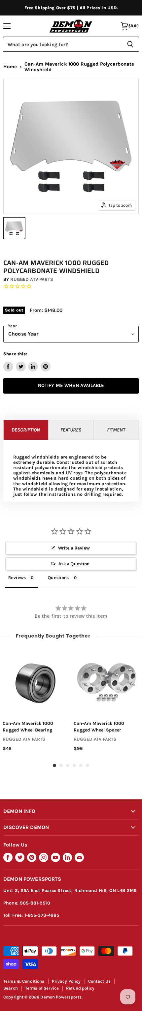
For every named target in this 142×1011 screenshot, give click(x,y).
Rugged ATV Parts (31, 279)
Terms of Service (42, 988)
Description (26, 430)
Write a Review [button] (74, 548)
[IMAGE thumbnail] (14, 228)
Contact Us (99, 981)
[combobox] (62, 44)
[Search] (130, 44)
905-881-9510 (35, 903)
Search (10, 988)
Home (10, 67)
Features (71, 430)
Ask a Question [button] (74, 564)
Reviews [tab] (17, 577)
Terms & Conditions (24, 981)
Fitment (116, 430)
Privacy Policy (66, 981)
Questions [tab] (58, 577)
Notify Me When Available (71, 385)
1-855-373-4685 (41, 915)
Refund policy (80, 988)
